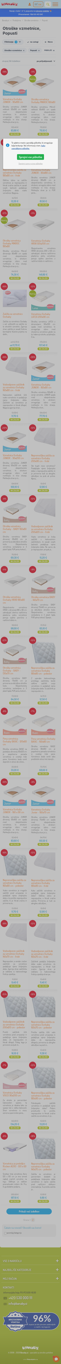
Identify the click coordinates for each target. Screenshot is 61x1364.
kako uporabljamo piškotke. (28, 147)
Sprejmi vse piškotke (30, 157)
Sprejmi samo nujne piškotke (31, 163)
